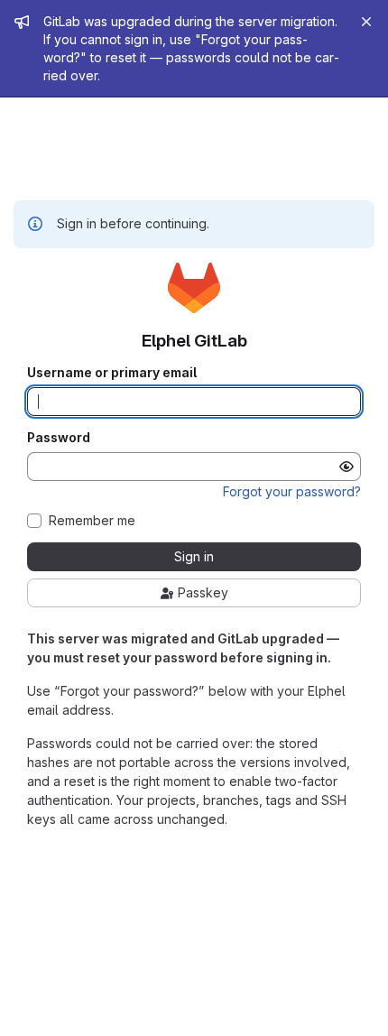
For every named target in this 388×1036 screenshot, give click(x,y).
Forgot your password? (292, 491)
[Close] (366, 21)
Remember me (92, 520)
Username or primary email (112, 372)
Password (58, 437)
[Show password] (346, 466)
